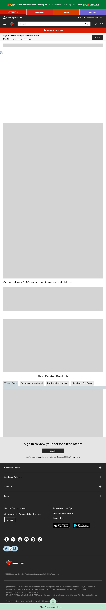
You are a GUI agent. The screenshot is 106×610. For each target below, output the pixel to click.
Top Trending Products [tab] (57, 383)
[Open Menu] (4, 24)
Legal (6, 496)
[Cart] (101, 24)
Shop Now (94, 4)
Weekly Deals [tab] (10, 383)
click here (67, 282)
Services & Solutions (13, 477)
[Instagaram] (20, 539)
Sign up (10, 520)
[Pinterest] (33, 539)
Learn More (58, 518)
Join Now (28, 39)
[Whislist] (95, 24)
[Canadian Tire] (13, 12)
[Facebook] (6, 539)
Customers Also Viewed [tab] (32, 383)
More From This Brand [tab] (82, 383)
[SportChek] (39, 12)
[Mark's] (66, 12)
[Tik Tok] (40, 539)
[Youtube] (26, 539)
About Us (8, 486)
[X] (13, 539)
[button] (86, 24)
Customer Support (12, 467)
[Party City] (93, 12)
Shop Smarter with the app (51, 607)
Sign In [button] (97, 37)
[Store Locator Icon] (4, 17)
